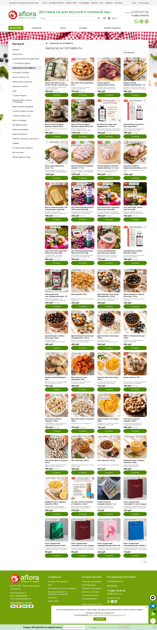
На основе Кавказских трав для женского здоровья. (133, 256)
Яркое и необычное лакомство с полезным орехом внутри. (82, 341)
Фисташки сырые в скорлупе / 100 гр (82, 420)
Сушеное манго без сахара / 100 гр (108, 378)
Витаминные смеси (19, 125)
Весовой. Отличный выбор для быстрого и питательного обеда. (134, 88)
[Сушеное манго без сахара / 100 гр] (109, 363)
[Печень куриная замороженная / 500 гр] (109, 69)
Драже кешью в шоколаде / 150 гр (108, 337)
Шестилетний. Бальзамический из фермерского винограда (82, 212)
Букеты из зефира (19, 120)
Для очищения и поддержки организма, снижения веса (81, 507)
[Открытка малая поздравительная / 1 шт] (109, 488)
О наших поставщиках (58, 581)
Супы (14, 91)
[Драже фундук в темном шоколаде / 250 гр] (56, 322)
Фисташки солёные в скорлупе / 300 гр (131, 420)
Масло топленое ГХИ (20, 77)
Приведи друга (89, 585)
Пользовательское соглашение (62, 588)
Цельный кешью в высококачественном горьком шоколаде (107, 341)
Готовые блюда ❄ (19, 95)
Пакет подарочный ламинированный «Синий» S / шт (134, 544)
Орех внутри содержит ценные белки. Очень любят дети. (107, 299)
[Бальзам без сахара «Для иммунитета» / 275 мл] (109, 110)
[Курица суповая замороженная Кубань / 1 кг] (135, 69)
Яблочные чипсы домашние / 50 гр (82, 84)
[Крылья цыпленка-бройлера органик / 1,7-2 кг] (82, 152)
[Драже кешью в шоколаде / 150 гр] (109, 322)
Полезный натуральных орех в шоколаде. (133, 299)
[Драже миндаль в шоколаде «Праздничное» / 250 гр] (82, 322)
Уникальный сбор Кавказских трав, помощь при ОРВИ (133, 129)
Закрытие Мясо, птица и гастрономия (21, 101)
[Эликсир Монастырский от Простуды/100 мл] (135, 110)
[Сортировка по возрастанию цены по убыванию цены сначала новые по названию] (134, 52)
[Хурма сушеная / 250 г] (135, 363)
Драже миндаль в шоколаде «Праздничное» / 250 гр (82, 337)
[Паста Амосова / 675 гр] (109, 446)
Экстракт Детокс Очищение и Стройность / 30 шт (82, 503)
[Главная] (46, 43)
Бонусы (94, 3)
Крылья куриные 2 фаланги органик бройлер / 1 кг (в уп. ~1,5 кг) (108, 167)
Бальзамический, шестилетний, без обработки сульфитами (82, 256)
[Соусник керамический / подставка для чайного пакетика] (109, 237)
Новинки (15, 50)
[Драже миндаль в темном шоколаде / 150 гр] (135, 280)
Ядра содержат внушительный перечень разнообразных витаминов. (55, 466)
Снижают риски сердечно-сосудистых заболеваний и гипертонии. (132, 424)
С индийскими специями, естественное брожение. (53, 256)
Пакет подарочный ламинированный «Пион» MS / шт (108, 544)
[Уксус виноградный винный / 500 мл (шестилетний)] (82, 237)
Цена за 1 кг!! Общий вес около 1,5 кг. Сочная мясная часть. (108, 171)
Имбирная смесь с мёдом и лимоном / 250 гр (133, 461)
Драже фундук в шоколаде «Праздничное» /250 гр (107, 295)
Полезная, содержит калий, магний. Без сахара (80, 382)
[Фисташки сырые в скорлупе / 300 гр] (56, 446)
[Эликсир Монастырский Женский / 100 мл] (135, 237)
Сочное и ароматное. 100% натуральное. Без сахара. (106, 382)
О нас (44, 3)
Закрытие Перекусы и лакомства (25, 139)
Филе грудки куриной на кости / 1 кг (54, 167)
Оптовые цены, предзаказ (22, 148)
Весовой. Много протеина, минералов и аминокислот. (106, 88)
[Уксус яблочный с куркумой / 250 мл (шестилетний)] (109, 193)
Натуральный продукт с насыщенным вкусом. (131, 465)
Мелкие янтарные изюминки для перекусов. (82, 299)
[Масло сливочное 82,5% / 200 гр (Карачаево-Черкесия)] (56, 193)
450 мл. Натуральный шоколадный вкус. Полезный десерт (81, 130)
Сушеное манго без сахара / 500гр (108, 420)
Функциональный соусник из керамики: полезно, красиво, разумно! (107, 256)
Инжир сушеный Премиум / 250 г (55, 378)
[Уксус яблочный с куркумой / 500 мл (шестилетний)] (56, 237)
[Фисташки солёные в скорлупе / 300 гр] (135, 405)
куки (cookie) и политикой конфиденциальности (107, 615)
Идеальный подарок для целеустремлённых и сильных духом (55, 300)
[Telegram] (142, 21)
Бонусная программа (91, 581)
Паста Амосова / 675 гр (106, 460)
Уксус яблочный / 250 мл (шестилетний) (132, 208)
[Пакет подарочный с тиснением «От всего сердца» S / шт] (82, 529)
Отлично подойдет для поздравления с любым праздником (105, 507)
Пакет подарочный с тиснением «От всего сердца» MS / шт (135, 503)
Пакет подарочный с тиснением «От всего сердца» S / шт (82, 544)
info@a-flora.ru (114, 593)
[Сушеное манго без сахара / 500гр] (109, 405)
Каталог (17, 28)
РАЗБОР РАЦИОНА (112, 28)
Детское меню (18, 152)
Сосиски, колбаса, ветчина (22, 111)
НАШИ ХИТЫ (17, 54)
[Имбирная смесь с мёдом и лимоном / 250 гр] (135, 446)
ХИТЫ (63, 28)
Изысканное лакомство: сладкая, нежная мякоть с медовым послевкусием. (134, 383)
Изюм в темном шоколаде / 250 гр (134, 337)
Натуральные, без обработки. (81, 423)
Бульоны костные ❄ (20, 86)
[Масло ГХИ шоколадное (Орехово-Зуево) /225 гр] (56, 110)
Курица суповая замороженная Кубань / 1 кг (134, 84)
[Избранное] (104, 18)
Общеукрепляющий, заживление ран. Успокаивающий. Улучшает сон (108, 130)
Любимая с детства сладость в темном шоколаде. (133, 341)
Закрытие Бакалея (19, 134)
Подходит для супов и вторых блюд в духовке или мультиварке (56, 171)
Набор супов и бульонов (22, 82)
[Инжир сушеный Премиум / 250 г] (56, 363)
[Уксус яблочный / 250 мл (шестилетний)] (135, 193)
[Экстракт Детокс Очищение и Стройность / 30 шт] (82, 488)
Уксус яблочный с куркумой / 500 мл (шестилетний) (56, 252)
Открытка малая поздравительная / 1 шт (106, 503)
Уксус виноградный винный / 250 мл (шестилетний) (82, 208)
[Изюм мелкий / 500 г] (82, 280)
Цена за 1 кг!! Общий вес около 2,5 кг (134, 171)
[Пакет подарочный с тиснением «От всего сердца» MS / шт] (135, 488)
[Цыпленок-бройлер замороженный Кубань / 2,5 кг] (135, 152)
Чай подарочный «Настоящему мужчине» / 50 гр (56, 295)
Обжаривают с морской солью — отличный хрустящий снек (56, 424)
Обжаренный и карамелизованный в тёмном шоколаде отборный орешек (55, 341)
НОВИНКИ (36, 28)
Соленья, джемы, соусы (21, 116)
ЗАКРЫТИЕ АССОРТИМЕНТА (24, 68)
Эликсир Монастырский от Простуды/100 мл (133, 125)
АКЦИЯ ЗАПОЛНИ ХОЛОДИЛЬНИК (25, 59)
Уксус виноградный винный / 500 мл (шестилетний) (82, 252)
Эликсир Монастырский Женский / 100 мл (132, 252)
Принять (100, 619)
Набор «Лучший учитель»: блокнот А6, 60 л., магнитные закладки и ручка (56, 84)
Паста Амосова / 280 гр (80, 460)
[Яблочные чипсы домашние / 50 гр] (82, 69)
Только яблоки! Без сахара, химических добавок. (80, 88)
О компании (54, 577)
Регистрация (144, 3)
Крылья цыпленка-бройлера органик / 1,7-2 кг (82, 167)
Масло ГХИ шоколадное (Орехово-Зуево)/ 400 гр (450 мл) (82, 125)
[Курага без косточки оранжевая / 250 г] (82, 363)
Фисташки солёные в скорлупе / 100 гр (53, 420)
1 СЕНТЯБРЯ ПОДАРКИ (21, 63)
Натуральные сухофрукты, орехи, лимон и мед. (82, 465)
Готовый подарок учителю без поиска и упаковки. (55, 88)
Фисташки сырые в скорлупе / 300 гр (56, 461)
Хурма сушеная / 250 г (131, 377)
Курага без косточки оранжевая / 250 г (79, 378)
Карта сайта (53, 601)
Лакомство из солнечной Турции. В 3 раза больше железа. (56, 382)
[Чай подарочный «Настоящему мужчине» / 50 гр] (56, 280)
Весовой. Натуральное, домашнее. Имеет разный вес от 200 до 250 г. (56, 213)
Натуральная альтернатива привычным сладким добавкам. (56, 507)
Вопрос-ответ (71, 3)
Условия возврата (90, 595)
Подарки (15, 143)
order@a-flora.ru (115, 581)
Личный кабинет (89, 599)
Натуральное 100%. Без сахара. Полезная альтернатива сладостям (108, 424)
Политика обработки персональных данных (58, 593)
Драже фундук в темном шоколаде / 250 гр (54, 337)
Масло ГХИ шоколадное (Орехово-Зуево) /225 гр (54, 125)
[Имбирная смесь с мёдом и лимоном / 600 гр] (56, 488)
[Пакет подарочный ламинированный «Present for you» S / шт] (56, 529)
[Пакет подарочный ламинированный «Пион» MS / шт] (109, 529)
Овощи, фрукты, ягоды (21, 157)
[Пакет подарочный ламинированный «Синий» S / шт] (135, 529)
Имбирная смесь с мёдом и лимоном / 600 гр (55, 503)
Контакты (118, 3)
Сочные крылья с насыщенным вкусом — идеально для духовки (82, 171)
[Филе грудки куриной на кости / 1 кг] (56, 152)
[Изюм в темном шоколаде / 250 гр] (135, 322)
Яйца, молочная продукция (22, 106)
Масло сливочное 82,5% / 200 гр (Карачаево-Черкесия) (56, 208)
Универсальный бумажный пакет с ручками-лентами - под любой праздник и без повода (56, 549)
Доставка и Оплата (56, 3)
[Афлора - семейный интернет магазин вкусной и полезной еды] (22, 14)
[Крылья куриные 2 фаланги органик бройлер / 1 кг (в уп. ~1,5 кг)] (109, 152)
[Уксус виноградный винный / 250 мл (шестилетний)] (82, 193)
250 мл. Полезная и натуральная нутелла (56, 129)
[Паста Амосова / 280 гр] (82, 446)
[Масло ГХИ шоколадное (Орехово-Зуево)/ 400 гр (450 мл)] (82, 110)
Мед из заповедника (20, 129)
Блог (101, 3)
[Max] (147, 21)
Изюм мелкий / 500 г (79, 294)
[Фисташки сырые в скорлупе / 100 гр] (82, 405)
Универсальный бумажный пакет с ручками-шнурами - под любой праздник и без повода (134, 507)
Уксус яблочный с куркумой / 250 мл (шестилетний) (108, 208)
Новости (109, 3)
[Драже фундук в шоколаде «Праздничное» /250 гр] (109, 280)
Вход (134, 3)
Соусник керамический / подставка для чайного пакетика (106, 252)
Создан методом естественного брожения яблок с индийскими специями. (108, 213)
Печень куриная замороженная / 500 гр (106, 84)
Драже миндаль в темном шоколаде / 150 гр (133, 295)
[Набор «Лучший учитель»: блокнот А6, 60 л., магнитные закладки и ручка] (56, 69)
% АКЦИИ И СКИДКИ (20, 72)
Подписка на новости (91, 588)
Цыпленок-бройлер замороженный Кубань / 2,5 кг (135, 167)
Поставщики (84, 3)
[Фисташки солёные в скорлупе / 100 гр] (56, 405)
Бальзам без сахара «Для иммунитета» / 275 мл (107, 125)
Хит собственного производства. (108, 465)
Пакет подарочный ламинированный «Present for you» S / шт (55, 544)
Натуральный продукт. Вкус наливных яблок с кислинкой (133, 212)
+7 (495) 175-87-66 (140, 15)
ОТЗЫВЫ (83, 28)
